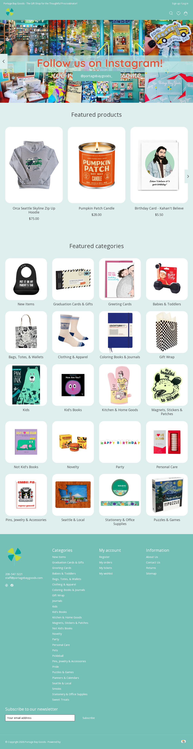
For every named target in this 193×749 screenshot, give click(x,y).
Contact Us (153, 562)
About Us (152, 557)
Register (104, 557)
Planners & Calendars (65, 678)
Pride (55, 666)
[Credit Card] (183, 742)
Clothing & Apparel (73, 357)
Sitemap (151, 573)
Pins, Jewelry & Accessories (26, 519)
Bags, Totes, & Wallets (26, 357)
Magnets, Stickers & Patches (167, 412)
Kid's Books (73, 410)
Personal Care (167, 467)
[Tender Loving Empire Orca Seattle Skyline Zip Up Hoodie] (34, 165)
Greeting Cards (120, 304)
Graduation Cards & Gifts (73, 304)
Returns (151, 568)
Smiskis (56, 688)
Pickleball (58, 656)
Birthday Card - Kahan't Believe (159, 208)
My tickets (105, 568)
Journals (57, 601)
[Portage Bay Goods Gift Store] (10, 13)
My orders (105, 562)
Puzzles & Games (167, 519)
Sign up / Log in (180, 3)
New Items (26, 304)
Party (120, 467)
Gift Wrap (167, 357)
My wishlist (106, 573)
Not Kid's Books (26, 467)
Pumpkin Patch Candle (96, 208)
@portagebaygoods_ (96, 76)
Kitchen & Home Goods (120, 410)
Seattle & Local (73, 519)
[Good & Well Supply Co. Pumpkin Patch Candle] (96, 165)
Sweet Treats (60, 699)
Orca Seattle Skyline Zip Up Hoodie (34, 210)
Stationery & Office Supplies (120, 521)
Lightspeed (67, 742)
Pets (55, 650)
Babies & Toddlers (167, 304)
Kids (26, 410)
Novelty (73, 467)
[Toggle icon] (171, 13)
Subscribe (89, 718)
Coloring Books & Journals (120, 357)
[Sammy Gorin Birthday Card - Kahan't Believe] (159, 165)
